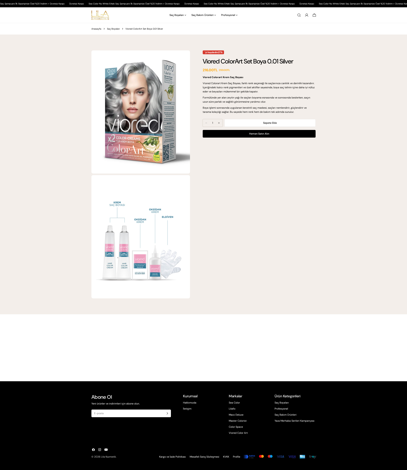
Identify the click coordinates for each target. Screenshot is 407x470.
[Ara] (299, 15)
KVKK (226, 456)
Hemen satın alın (259, 133)
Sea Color (234, 402)
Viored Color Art (238, 433)
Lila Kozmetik (108, 456)
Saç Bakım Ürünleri (286, 414)
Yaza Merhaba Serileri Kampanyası (294, 420)
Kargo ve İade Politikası (172, 456)
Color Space (236, 426)
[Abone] (167, 413)
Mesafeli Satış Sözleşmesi (204, 456)
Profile (236, 456)
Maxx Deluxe (236, 414)
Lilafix (232, 408)
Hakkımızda (189, 402)
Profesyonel (281, 408)
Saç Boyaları (113, 28)
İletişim (187, 408)
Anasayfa (96, 28)
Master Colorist (238, 420)
